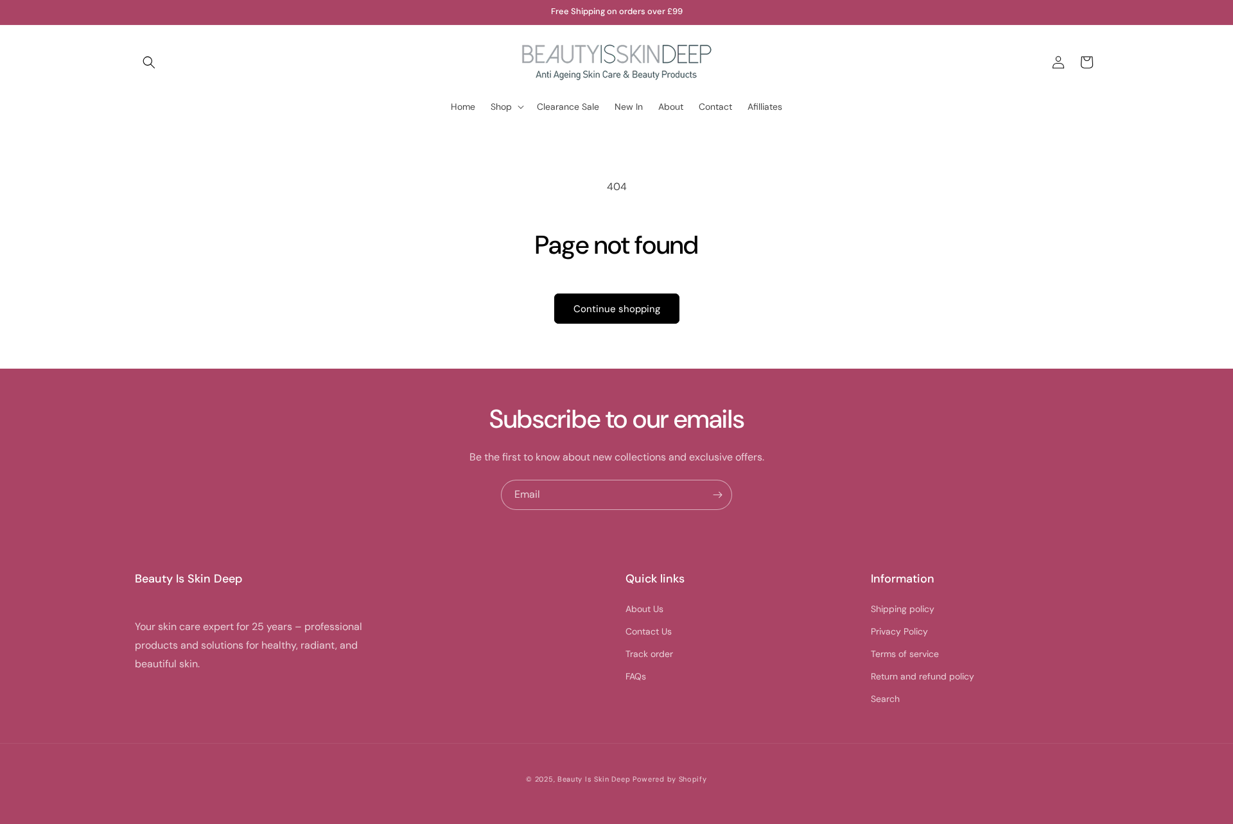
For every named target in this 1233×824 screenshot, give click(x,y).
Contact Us (648, 631)
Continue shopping (616, 308)
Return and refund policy (922, 676)
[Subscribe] (717, 495)
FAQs (635, 676)
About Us (644, 609)
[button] (149, 62)
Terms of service (905, 654)
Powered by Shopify (670, 779)
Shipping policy (902, 609)
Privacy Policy (899, 631)
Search (885, 699)
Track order (649, 654)
